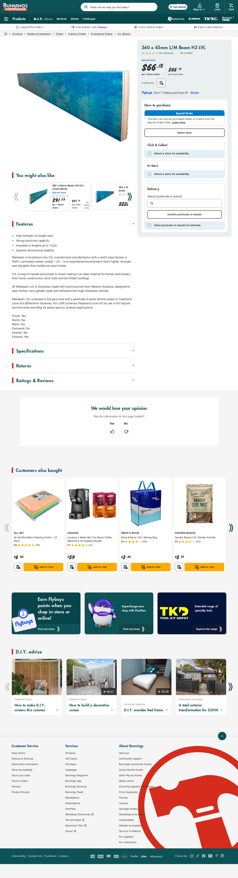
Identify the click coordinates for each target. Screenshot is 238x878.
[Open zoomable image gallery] (130, 159)
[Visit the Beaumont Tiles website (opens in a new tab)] (175, 19)
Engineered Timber (102, 33)
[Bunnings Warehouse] (15, 9)
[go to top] (222, 736)
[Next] (130, 197)
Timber (59, 33)
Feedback (50, 855)
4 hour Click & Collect (151, 27)
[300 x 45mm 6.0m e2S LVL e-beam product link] (104, 196)
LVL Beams (123, 33)
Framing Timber (77, 33)
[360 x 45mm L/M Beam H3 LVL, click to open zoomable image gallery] (74, 102)
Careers (64, 855)
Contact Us (35, 855)
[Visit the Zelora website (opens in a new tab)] (194, 19)
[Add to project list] (161, 83)
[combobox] (119, 7)
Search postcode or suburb (164, 196)
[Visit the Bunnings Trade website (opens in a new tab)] (228, 19)
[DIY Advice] (43, 19)
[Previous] (16, 197)
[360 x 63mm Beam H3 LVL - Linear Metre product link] (38, 196)
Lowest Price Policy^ (32, 27)
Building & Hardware (39, 33)
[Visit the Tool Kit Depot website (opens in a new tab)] (211, 19)
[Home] (5, 34)
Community (18, 855)
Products (17, 33)
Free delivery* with (86, 27)
